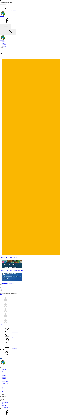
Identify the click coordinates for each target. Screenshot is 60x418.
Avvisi (2, 388)
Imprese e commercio (4, 377)
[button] (3, 41)
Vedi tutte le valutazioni (2, 324)
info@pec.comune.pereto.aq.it (5, 400)
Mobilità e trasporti (4, 379)
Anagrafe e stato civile (4, 375)
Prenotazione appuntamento (5, 402)
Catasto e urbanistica (4, 378)
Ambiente (3, 382)
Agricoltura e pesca (4, 384)
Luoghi (2, 391)
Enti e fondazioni (3, 370)
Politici (2, 371)
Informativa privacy (4, 405)
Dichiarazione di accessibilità (5, 406)
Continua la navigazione (3, 4)
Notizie (2, 387)
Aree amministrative (4, 369)
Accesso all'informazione (4, 44)
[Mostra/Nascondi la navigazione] (5, 26)
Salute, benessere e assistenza (5, 383)
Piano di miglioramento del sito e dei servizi (6, 407)
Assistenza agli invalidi (4, 45)
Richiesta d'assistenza (4, 403)
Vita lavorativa (3, 376)
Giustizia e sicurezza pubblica (5, 381)
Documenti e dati (3, 372)
